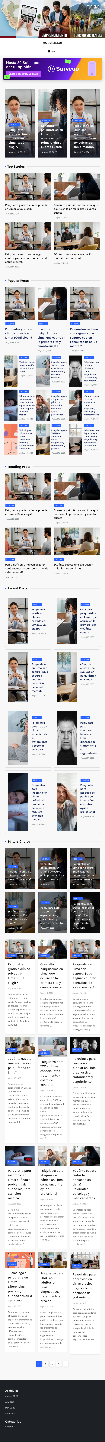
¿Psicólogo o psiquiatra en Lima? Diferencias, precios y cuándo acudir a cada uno (26, 439)
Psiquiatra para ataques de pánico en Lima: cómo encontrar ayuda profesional (59, 405)
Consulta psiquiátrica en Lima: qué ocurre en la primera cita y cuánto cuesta (76, 208)
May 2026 (10, 1407)
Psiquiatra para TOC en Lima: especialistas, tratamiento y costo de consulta (51, 915)
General (14, 125)
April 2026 (10, 1413)
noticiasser (52, 42)
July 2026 (9, 1402)
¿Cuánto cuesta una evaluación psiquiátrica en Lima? (88, 672)
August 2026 (11, 1396)
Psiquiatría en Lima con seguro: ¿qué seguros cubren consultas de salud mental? (26, 258)
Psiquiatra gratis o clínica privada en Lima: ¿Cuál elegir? (19, 138)
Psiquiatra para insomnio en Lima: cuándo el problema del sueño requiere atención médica (27, 405)
